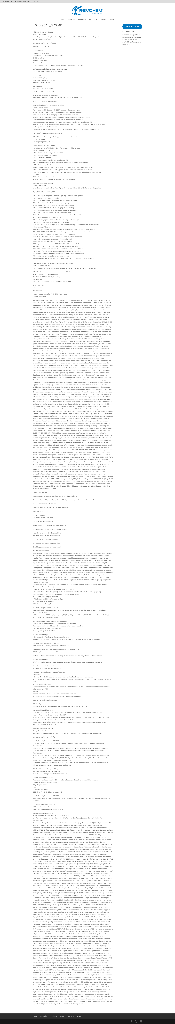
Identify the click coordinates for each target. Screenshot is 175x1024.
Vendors (92, 19)
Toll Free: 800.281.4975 (132, 26)
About (63, 19)
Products (81, 19)
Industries (71, 19)
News (112, 19)
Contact (103, 19)
